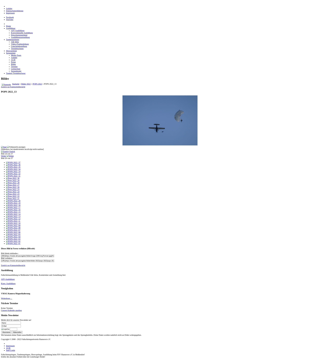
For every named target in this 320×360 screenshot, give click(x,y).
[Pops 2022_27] (12, 185)
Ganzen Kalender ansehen (11, 310)
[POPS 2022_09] (13, 225)
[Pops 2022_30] (12, 178)
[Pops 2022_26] (12, 187)
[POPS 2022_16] (13, 210)
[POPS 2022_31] (13, 176)
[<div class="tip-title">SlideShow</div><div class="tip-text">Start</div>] (4, 147)
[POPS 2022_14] (13, 214)
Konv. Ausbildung (8, 283)
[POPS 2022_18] (13, 205)
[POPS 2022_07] (13, 230)
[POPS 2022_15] (13, 212)
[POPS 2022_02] (13, 241)
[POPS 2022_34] (13, 169)
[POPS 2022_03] (13, 239)
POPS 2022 (37, 84)
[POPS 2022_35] (13, 167)
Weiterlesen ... (6, 298)
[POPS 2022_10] (13, 223)
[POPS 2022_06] (13, 232)
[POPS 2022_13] (13, 216)
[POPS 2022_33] (13, 171)
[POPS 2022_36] (13, 165)
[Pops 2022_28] (12, 183)
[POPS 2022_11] (13, 221)
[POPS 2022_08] (13, 228)
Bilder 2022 (26, 84)
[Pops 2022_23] (12, 194)
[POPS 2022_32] (13, 174)
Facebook (10, 17)
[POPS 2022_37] (13, 162)
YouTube (9, 20)
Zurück (12, 151)
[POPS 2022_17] (13, 207)
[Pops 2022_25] (12, 189)
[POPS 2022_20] (13, 201)
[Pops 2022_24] (12, 192)
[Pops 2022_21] (12, 198)
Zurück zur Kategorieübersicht (13, 87)
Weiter (3, 156)
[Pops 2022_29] (12, 180)
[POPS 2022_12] (13, 219)
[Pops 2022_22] (12, 196)
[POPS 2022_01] (13, 243)
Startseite (15, 84)
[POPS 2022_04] (13, 237)
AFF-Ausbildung (8, 279)
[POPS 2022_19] (13, 203)
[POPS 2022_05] (13, 234)
